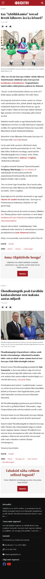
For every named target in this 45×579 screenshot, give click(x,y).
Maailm (3, 9)
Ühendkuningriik (8, 462)
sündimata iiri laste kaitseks (12, 217)
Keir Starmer (32, 459)
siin (2, 214)
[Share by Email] (10, 26)
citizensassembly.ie (8, 221)
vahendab (21, 379)
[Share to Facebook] (2, 26)
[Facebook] (4, 565)
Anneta (22, 273)
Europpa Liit (20, 459)
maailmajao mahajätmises (12, 83)
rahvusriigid (28, 249)
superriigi (17, 139)
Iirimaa (18, 249)
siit (6, 516)
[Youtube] (9, 565)
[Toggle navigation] (42, 2)
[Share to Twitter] (6, 26)
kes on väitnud (27, 169)
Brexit (10, 249)
